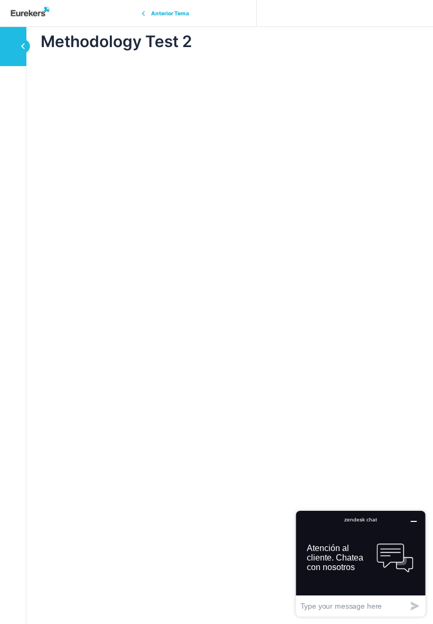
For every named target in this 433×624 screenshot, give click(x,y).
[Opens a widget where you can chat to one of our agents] (360, 563)
